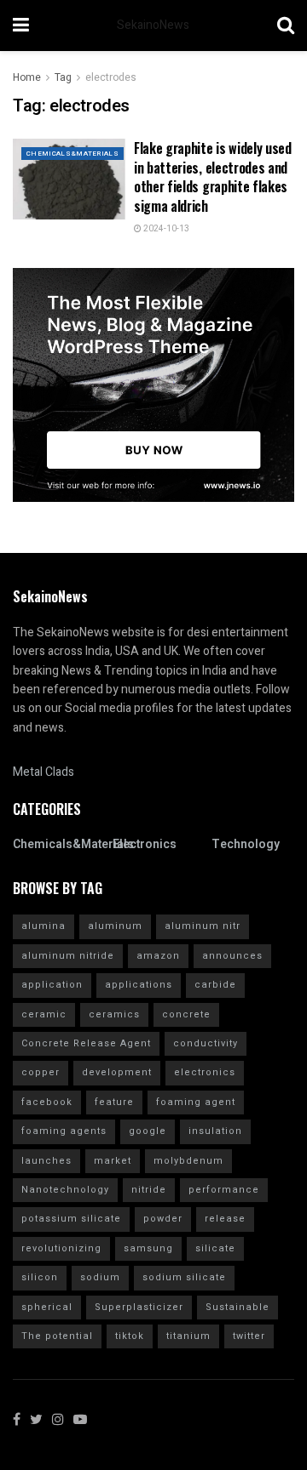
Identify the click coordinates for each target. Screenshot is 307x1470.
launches (46, 1161)
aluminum (115, 926)
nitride (148, 1189)
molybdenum (188, 1161)
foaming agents (64, 1131)
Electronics (145, 844)
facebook (46, 1102)
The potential (57, 1336)
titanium (188, 1336)
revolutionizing (61, 1248)
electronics (204, 1072)
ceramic (44, 1014)
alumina (43, 926)
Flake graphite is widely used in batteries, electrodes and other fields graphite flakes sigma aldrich (213, 176)
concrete (186, 1014)
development (117, 1072)
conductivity (205, 1043)
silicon (39, 1277)
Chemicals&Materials (72, 153)
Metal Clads (43, 772)
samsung (148, 1248)
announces (232, 956)
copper (40, 1072)
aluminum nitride (67, 956)
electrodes (110, 77)
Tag (63, 77)
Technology (245, 844)
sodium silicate (184, 1277)
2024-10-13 (165, 229)
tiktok (129, 1336)
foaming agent (195, 1102)
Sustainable (237, 1307)
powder (162, 1218)
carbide (215, 984)
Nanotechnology (65, 1189)
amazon (158, 956)
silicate (215, 1248)
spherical (46, 1307)
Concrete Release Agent (86, 1043)
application (52, 984)
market (112, 1161)
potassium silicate (71, 1218)
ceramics (114, 1014)
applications (138, 984)
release (225, 1218)
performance (223, 1189)
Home (27, 77)
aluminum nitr (202, 926)
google (147, 1131)
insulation (215, 1131)
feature (114, 1102)
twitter (249, 1336)
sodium (100, 1277)
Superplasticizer (139, 1307)
